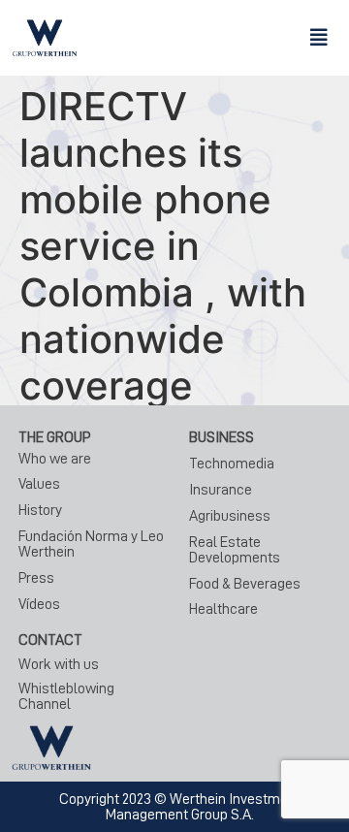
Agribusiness (229, 516)
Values (39, 484)
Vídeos (39, 604)
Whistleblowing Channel (66, 696)
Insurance (220, 489)
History (40, 510)
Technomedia (231, 463)
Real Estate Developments (234, 549)
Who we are (54, 458)
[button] (318, 37)
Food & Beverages (245, 584)
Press (36, 578)
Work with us (58, 664)
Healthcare (223, 609)
